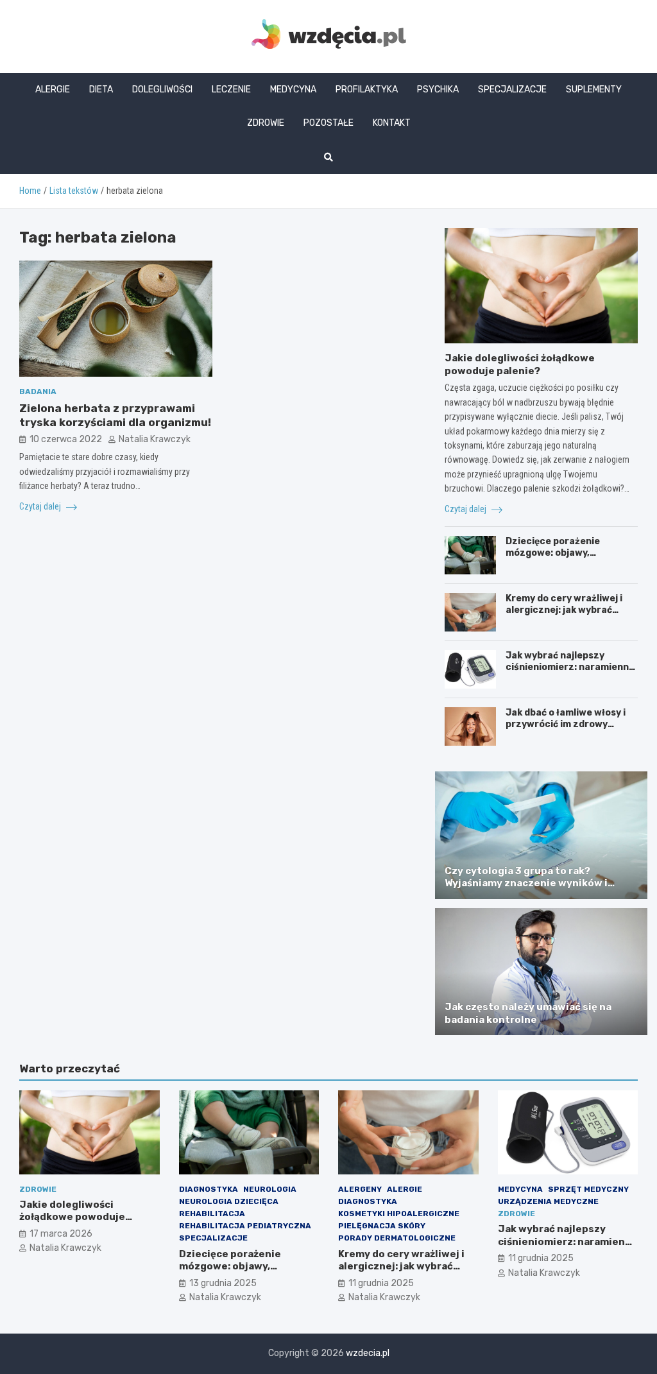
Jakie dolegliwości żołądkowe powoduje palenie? (520, 364)
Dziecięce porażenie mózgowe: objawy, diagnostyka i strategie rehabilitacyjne (560, 559)
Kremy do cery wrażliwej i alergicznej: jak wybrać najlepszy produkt (564, 610)
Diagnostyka (208, 1189)
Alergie (52, 89)
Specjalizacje (512, 89)
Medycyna (293, 89)
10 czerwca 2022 (66, 439)
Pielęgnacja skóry (381, 1225)
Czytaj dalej (41, 506)
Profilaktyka (367, 89)
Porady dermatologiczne (397, 1237)
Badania (37, 391)
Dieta (101, 89)
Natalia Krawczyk (155, 439)
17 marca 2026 (61, 1233)
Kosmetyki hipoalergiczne (398, 1213)
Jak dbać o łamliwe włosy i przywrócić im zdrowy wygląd (566, 724)
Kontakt (392, 122)
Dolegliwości (162, 89)
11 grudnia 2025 (381, 1283)
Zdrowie (265, 122)
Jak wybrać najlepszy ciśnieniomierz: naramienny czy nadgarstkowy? (570, 667)
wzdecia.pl (367, 1353)
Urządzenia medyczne (548, 1201)
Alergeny (360, 1189)
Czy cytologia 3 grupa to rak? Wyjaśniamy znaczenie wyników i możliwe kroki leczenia (526, 883)
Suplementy (594, 89)
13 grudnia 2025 (223, 1283)
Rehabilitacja (212, 1213)
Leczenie (231, 89)
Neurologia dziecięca (228, 1201)
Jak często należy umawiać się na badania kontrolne (528, 1013)
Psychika (438, 89)
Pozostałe (328, 122)
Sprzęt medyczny (588, 1189)
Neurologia (269, 1189)
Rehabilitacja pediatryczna (245, 1225)
